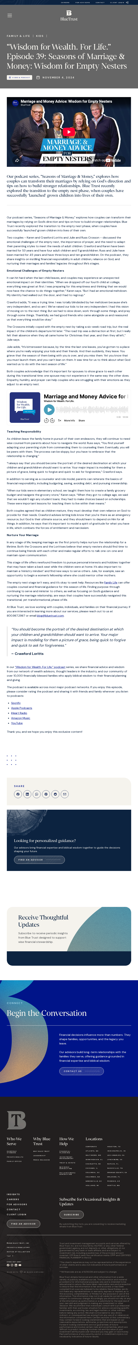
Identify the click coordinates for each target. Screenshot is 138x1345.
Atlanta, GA (92, 1151)
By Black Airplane (34, 1272)
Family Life (110, 582)
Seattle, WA (113, 1185)
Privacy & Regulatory (18, 1247)
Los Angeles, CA (116, 1155)
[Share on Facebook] (18, 794)
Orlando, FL (113, 1176)
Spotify (16, 703)
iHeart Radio (19, 713)
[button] (9, 15)
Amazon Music (20, 718)
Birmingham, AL (94, 1159)
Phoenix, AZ (113, 1181)
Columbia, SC (93, 1172)
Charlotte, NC (93, 1164)
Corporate (91, 1146)
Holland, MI (92, 1185)
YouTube (17, 723)
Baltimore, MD (93, 1155)
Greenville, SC (94, 1181)
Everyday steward (12, 1151)
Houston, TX (114, 1146)
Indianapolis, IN (116, 1151)
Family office (14, 1161)
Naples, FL (113, 1164)
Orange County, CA (117, 1172)
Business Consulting (65, 1167)
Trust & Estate (67, 1162)
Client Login (16, 1214)
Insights (13, 1194)
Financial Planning (64, 1151)
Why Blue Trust (41, 1151)
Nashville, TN (115, 1168)
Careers (13, 1199)
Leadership (39, 1155)
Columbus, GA (93, 1176)
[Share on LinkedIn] (27, 794)
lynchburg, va (115, 1159)
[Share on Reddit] (55, 794)
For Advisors (17, 1204)
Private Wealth (15, 1157)
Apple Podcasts (21, 708)
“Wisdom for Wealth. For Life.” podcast (40, 667)
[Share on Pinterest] (46, 794)
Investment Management (66, 1157)
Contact (13, 1209)
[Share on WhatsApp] (37, 794)
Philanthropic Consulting (67, 1173)
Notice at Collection (18, 1251)
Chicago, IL (92, 1168)
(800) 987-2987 (14, 1261)
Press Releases (41, 1160)
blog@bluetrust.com (50, 615)
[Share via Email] (65, 794)
